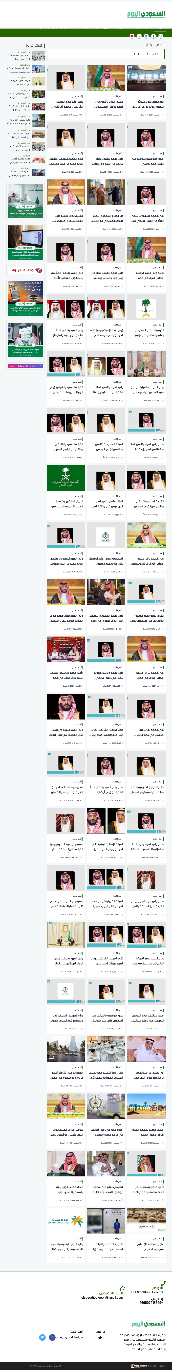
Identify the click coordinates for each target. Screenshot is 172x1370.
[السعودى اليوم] (149, 1324)
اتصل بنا (100, 1337)
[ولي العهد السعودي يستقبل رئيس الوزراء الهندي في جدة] (106, 592)
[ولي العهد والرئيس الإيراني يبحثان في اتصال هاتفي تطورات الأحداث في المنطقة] (106, 649)
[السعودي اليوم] (146, 14)
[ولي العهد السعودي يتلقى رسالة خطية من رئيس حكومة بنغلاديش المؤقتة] (66, 534)
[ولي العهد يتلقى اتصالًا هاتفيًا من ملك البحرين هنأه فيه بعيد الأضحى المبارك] (106, 363)
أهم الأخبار (139, 54)
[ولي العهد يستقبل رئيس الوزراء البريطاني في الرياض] (66, 934)
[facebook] (153, 36)
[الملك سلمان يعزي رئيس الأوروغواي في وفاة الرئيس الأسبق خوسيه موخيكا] (106, 477)
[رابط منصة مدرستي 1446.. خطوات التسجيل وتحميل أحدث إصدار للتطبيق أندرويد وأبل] (25, 242)
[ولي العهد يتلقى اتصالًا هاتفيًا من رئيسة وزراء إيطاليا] (106, 135)
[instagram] (139, 36)
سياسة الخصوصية (71, 1337)
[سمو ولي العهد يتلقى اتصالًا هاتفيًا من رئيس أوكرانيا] (106, 763)
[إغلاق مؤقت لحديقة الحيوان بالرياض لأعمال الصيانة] (146, 1106)
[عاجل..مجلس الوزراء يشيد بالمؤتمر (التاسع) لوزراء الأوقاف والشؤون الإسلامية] (66, 1163)
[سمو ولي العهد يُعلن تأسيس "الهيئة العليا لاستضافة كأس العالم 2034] (66, 877)
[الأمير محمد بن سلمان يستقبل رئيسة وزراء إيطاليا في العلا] (66, 649)
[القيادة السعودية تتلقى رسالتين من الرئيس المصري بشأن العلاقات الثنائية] (66, 420)
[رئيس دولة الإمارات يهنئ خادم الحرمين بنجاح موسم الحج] (106, 306)
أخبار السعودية (142, 27)
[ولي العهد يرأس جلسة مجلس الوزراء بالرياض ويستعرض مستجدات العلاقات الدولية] (146, 534)
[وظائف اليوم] (25, 270)
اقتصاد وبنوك (122, 27)
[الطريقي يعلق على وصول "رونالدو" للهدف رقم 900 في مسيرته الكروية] (106, 1163)
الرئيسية (159, 27)
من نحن (100, 1331)
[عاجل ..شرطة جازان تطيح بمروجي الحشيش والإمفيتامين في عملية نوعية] (146, 1220)
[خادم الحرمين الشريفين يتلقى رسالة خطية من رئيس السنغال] (146, 763)
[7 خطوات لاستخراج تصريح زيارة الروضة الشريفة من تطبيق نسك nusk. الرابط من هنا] (25, 298)
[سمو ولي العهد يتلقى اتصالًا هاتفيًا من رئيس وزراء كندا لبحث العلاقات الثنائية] (146, 420)
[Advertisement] (64, 13)
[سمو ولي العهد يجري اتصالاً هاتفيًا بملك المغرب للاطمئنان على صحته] (146, 820)
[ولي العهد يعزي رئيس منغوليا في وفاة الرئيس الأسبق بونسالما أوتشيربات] (146, 706)
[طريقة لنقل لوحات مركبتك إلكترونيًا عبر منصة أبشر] (25, 339)
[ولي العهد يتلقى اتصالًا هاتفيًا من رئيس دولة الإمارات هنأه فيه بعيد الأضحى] (66, 306)
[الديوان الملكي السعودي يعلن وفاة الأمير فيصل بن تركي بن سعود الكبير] (146, 306)
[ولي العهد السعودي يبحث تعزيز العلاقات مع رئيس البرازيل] (66, 706)
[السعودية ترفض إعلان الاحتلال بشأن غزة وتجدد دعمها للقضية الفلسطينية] (106, 534)
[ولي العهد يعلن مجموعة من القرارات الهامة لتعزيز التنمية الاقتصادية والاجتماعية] (66, 592)
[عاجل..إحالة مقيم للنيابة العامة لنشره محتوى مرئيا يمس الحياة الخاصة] (106, 1220)
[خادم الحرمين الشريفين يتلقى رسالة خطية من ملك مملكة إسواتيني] (66, 135)
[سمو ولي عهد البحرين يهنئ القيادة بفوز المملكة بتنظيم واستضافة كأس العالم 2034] (66, 820)
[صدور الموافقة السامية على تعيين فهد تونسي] (146, 135)
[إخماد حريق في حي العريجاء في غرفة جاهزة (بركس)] (106, 1106)
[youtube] (132, 36)
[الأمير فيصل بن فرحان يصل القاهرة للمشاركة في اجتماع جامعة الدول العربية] (146, 1163)
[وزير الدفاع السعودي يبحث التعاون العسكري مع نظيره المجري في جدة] (106, 192)
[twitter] (146, 36)
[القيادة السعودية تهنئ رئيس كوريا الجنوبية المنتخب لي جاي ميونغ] (66, 363)
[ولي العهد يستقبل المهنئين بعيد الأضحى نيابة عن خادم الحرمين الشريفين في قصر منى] (146, 363)
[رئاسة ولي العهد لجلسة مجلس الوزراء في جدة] (146, 249)
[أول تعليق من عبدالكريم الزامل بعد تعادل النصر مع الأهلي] (146, 1049)
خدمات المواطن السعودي (63, 27)
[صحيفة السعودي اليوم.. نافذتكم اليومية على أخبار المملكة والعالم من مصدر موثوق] (25, 200)
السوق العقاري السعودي (96, 27)
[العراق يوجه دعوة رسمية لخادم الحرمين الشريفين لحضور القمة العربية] (146, 592)
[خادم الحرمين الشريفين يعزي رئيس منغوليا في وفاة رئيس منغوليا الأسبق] (106, 706)
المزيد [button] (41, 27)
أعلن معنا (76, 1331)
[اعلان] (25, 365)
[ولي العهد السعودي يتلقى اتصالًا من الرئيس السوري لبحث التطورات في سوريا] (146, 192)
